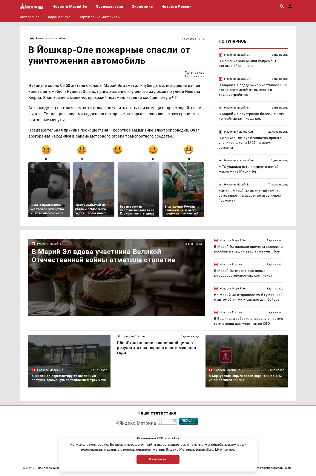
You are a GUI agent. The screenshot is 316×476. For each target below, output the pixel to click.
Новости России (231, 264)
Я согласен (158, 459)
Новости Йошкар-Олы (51, 38)
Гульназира (194, 72)
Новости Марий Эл (237, 54)
